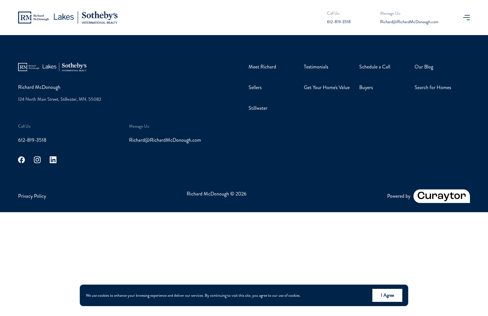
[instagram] (37, 159)
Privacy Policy (32, 196)
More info (309, 295)
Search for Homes (433, 87)
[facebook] (21, 159)
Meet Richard (262, 66)
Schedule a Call (374, 66)
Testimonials (316, 66)
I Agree (387, 295)
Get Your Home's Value (327, 87)
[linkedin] (53, 159)
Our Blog (424, 66)
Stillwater (258, 108)
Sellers (255, 87)
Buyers (366, 87)
